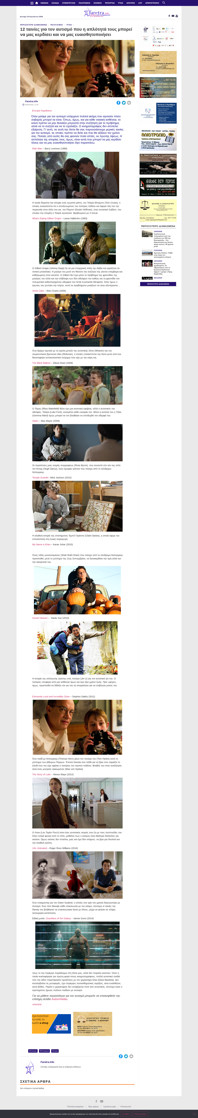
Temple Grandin (40, 477)
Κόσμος (98, 3)
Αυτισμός (33, 1051)
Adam (35, 421)
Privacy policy (140, 1114)
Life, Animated (39, 848)
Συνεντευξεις (68, 3)
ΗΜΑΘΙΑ (44, 3)
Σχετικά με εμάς (109, 1107)
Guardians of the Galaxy (58, 918)
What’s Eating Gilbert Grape (46, 218)
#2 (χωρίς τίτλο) (37, 3)
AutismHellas (59, 999)
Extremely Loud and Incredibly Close (51, 696)
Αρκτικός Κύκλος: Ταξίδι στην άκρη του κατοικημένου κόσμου (163, 255)
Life (140, 3)
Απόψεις (130, 3)
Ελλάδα (55, 3)
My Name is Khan (41, 544)
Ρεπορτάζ (110, 3)
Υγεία (120, 3)
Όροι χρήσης (93, 1107)
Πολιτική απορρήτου (75, 1107)
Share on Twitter (124, 102)
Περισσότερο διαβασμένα (33, 25)
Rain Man (37, 148)
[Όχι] (194, 1114)
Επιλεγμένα (45, 1051)
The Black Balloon (41, 363)
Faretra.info (31, 101)
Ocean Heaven (40, 618)
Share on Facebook (118, 102)
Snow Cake (38, 291)
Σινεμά (55, 1051)
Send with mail (129, 102)
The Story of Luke (41, 774)
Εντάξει (125, 1114)
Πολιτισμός (84, 3)
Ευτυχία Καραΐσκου (41, 110)
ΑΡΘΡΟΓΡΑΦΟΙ (152, 3)
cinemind (36, 1004)
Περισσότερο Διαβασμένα (158, 284)
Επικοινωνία (126, 1107)
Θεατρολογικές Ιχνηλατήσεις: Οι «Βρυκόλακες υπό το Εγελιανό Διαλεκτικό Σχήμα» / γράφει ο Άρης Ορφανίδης (163, 269)
